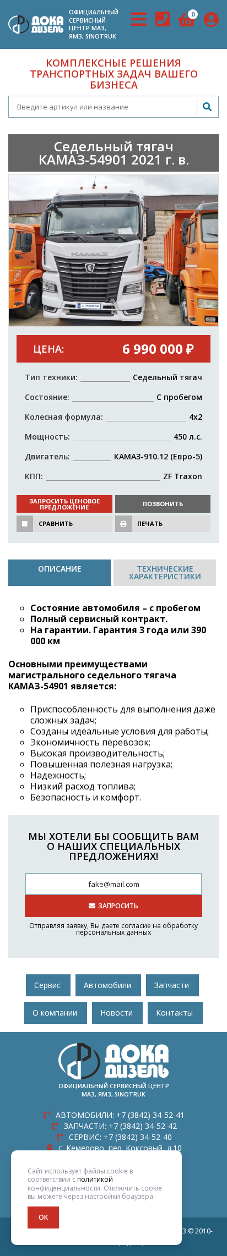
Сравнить (56, 523)
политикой (95, 1179)
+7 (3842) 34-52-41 (120, 1115)
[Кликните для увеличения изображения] (113, 251)
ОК (43, 1217)
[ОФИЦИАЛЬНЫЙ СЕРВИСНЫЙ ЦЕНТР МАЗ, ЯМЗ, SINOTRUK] (35, 24)
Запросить (118, 906)
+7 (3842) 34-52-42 (120, 1126)
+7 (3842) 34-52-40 (120, 1137)
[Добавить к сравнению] (25, 523)
